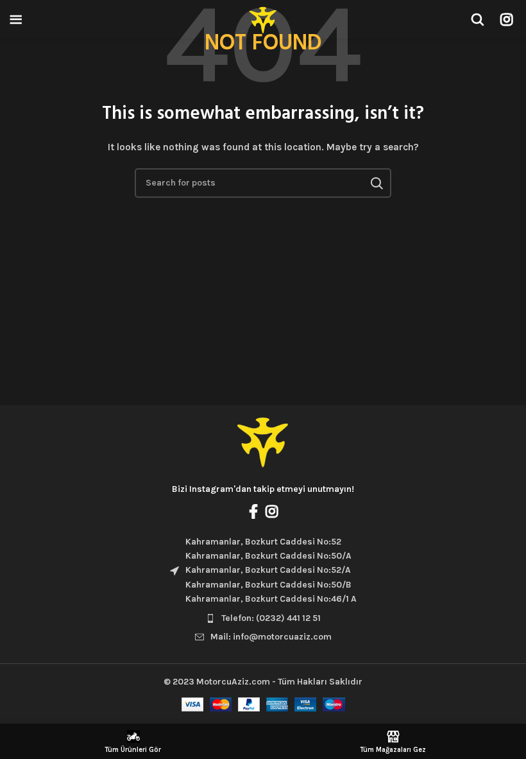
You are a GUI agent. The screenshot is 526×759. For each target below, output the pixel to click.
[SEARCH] (376, 183)
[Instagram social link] (506, 19)
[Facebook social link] (253, 511)
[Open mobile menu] (16, 19)
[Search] (477, 19)
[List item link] (263, 618)
